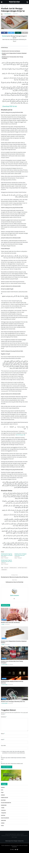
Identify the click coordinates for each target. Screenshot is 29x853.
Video (2, 825)
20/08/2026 (8, 624)
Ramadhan (3, 805)
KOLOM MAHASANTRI (14, 835)
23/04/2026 (11, 703)
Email (3, 739)
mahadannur (14, 846)
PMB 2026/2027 (12, 834)
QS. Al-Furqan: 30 (20, 435)
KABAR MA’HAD (23, 835)
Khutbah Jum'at (13, 567)
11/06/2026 (11, 664)
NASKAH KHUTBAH (5, 835)
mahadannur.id (7, 845)
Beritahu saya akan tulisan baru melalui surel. (12, 763)
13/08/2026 (8, 644)
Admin (3, 624)
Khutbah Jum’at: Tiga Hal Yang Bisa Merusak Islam (6, 561)
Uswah (2, 823)
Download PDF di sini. (9, 106)
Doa (2, 790)
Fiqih (2, 792)
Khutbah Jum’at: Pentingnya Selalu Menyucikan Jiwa (20, 554)
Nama (3, 733)
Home (2, 6)
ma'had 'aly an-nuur (22, 567)
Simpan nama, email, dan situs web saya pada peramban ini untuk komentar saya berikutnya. (13, 752)
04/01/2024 (15, 13)
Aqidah (3, 787)
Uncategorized (5, 818)
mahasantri (4, 569)
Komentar (4, 716)
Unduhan (3, 820)
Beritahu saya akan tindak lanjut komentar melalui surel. (13, 758)
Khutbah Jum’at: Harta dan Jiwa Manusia (11, 51)
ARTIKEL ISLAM (20, 834)
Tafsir (2, 807)
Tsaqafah (3, 812)
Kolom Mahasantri (6, 802)
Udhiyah (3, 815)
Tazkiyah (3, 810)
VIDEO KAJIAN (14, 837)
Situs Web (3, 745)
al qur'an (6, 567)
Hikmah (3, 795)
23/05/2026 (11, 684)
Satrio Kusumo (7, 13)
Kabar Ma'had (4, 797)
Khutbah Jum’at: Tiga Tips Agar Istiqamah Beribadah (6, 554)
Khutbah (6, 6)
